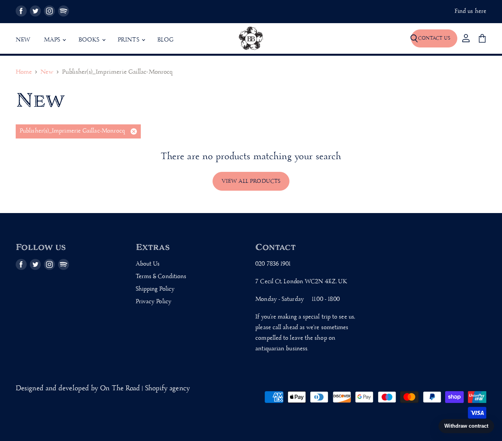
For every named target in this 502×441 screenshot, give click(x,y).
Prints (129, 40)
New (23, 40)
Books (89, 40)
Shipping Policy (155, 289)
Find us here (470, 11)
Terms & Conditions (161, 277)
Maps (53, 40)
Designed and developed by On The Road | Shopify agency (103, 388)
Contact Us (434, 38)
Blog (165, 40)
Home (24, 72)
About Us (148, 264)
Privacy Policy (153, 302)
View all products (251, 181)
